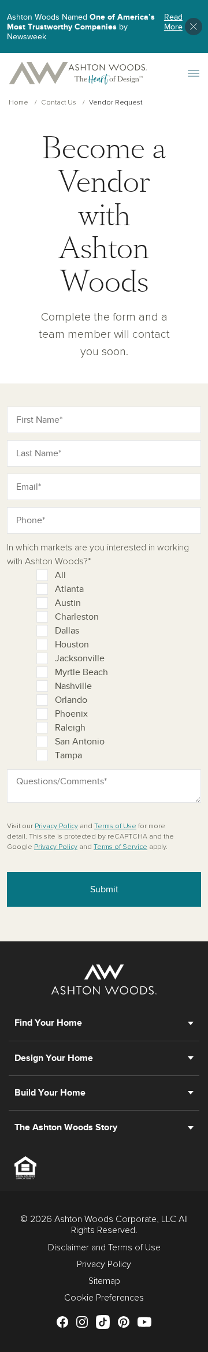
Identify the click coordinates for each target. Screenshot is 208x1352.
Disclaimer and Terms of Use (104, 1247)
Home (18, 102)
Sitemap (104, 1281)
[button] (193, 26)
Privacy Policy (56, 826)
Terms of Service (120, 847)
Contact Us (58, 102)
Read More (173, 22)
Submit (104, 889)
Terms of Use (115, 826)
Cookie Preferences (104, 1297)
